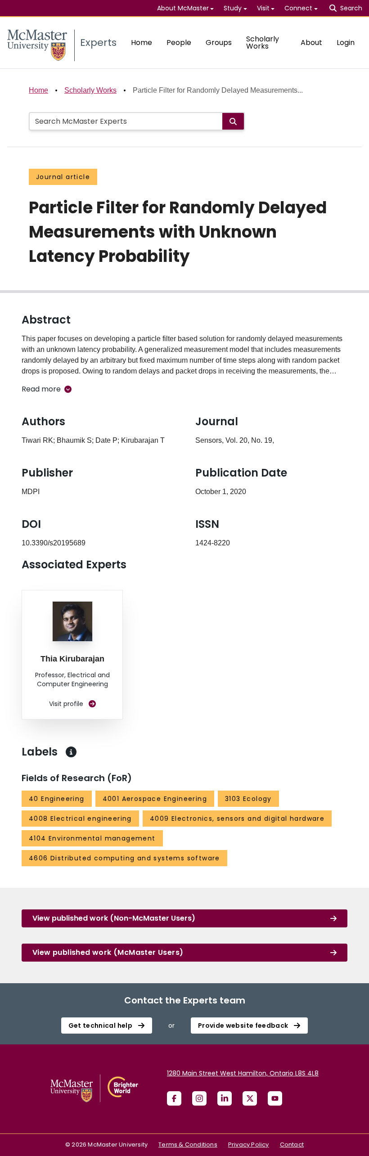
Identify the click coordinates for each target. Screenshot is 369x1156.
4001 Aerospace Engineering (155, 798)
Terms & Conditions (187, 1144)
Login (346, 42)
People (178, 42)
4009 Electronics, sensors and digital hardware (237, 818)
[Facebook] (174, 1098)
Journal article (63, 176)
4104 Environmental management (92, 838)
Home (141, 42)
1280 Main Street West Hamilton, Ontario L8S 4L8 (243, 1073)
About (311, 42)
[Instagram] (199, 1098)
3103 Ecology (248, 798)
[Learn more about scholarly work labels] (71, 752)
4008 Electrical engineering (80, 818)
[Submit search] (233, 121)
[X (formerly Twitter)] (250, 1098)
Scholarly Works (262, 42)
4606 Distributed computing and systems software (124, 858)
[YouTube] (275, 1098)
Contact (292, 1144)
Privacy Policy (248, 1144)
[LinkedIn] (224, 1098)
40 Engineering (57, 798)
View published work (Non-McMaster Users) (113, 918)
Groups (219, 42)
